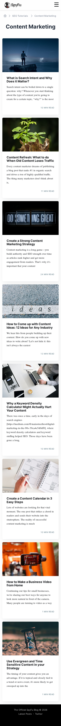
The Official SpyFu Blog (26, 709)
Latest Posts (25, 713)
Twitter (39, 713)
